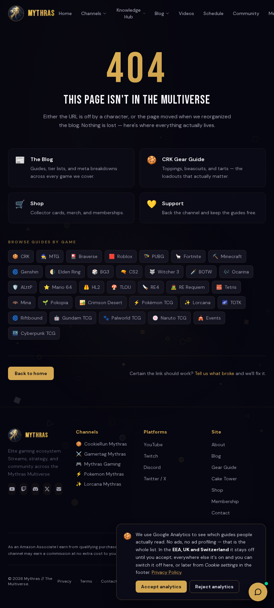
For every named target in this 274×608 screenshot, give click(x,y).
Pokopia (55, 302)
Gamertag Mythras (101, 454)
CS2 (129, 272)
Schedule (213, 13)
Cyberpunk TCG (33, 333)
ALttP (22, 287)
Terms (86, 581)
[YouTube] (12, 489)
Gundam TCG (73, 318)
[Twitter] (47, 489)
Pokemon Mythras (100, 474)
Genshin (25, 272)
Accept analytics (161, 587)
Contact (221, 513)
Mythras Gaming (98, 464)
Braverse (84, 256)
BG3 (100, 272)
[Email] (58, 489)
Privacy (64, 581)
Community (246, 13)
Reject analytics (214, 587)
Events (209, 318)
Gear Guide (224, 467)
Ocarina (236, 272)
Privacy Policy (166, 572)
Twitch (151, 456)
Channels (91, 13)
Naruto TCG (169, 318)
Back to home (31, 373)
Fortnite (188, 256)
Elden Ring (65, 272)
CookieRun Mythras (101, 444)
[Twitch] (23, 489)
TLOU (121, 287)
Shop (217, 490)
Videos (186, 13)
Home (65, 13)
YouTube (153, 445)
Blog (159, 13)
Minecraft (227, 256)
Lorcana (197, 302)
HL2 (92, 287)
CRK (20, 256)
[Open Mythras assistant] (258, 592)
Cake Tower (224, 479)
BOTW (201, 272)
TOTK (231, 302)
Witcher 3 (164, 272)
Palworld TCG (122, 318)
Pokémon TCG (153, 302)
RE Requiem (188, 287)
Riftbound (27, 318)
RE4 (150, 287)
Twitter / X (155, 479)
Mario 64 (58, 287)
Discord (152, 467)
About (218, 445)
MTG (50, 256)
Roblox (120, 256)
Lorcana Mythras (98, 484)
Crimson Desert (101, 302)
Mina (21, 302)
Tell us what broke (214, 373)
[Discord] (35, 489)
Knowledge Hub (129, 13)
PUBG (154, 256)
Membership (225, 501)
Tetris (226, 287)
